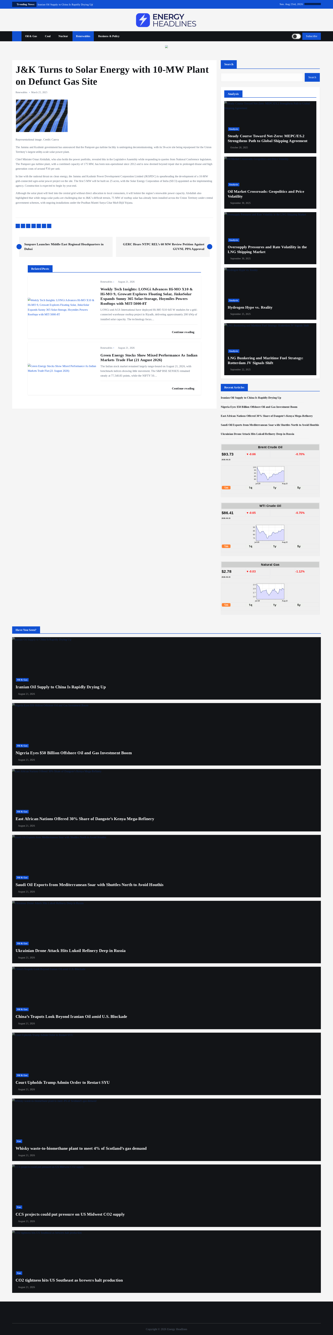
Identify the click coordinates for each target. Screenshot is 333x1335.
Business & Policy (108, 36)
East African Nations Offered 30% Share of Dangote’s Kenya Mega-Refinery (267, 415)
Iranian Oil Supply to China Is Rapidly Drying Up (251, 397)
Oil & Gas (31, 36)
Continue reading (183, 332)
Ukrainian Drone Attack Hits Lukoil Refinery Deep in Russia (258, 433)
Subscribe (311, 36)
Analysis (233, 129)
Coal (48, 36)
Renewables (83, 36)
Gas (19, 1141)
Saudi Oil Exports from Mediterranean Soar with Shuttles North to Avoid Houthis (270, 424)
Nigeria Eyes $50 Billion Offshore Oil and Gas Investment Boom (259, 406)
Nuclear (63, 36)
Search (228, 64)
